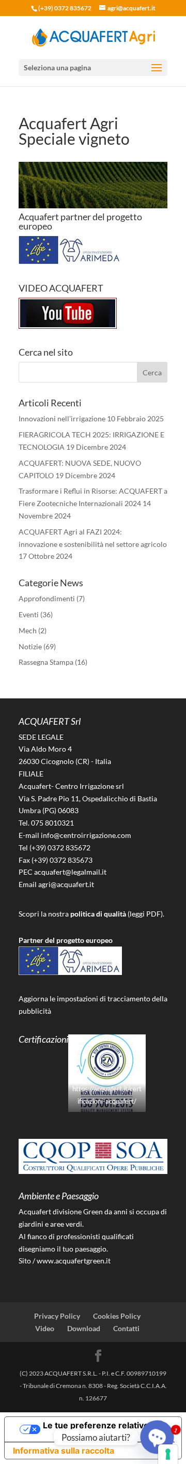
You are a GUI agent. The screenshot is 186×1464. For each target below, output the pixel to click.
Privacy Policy (57, 1315)
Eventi (29, 614)
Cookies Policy (117, 1315)
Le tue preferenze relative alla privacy (103, 1429)
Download (83, 1328)
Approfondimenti (47, 598)
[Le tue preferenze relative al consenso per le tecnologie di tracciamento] (168, 1454)
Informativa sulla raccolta (63, 1450)
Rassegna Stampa (46, 662)
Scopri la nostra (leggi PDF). (91, 913)
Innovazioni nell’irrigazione (62, 418)
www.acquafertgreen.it (74, 1260)
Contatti (126, 1328)
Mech (28, 630)
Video (44, 1328)
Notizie (30, 646)
